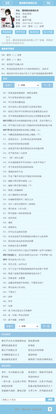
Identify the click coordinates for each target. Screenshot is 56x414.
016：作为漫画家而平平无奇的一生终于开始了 (24, 162)
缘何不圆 (26, 20)
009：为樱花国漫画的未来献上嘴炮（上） (22, 130)
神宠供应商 (7, 386)
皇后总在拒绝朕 (36, 350)
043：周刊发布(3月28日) (14, 287)
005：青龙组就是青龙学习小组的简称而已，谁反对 (25, 69)
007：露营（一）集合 (11, 60)
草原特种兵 (33, 377)
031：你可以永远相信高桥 (15, 232)
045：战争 (7, 297)
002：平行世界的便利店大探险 (17, 97)
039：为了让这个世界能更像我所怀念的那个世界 (25, 269)
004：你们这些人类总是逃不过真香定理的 (22, 107)
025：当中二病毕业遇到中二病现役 (19, 204)
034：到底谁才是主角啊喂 (15, 246)
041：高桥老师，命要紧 (14, 278)
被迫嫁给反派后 (9, 359)
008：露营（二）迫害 (33, 26)
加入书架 (48, 32)
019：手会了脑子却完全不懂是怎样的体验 (22, 176)
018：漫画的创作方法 (13, 172)
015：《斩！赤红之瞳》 (14, 158)
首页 (8, 3)
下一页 (47, 85)
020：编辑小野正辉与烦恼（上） (18, 181)
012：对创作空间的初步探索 (16, 144)
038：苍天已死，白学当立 (15, 264)
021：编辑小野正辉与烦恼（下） (18, 185)
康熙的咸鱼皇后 (9, 345)
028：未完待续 (10, 218)
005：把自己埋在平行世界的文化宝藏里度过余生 (25, 111)
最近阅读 (34, 32)
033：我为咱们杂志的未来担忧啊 (18, 241)
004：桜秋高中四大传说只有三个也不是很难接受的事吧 (27, 73)
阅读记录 (36, 409)
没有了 (8, 85)
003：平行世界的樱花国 (14, 102)
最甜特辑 (32, 355)
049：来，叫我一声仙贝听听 (16, 315)
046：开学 (7, 301)
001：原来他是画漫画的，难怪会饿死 (20, 93)
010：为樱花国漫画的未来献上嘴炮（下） (22, 135)
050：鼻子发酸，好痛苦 (14, 320)
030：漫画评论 (10, 227)
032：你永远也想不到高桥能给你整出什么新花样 (25, 236)
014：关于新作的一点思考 (15, 153)
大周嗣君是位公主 (10, 355)
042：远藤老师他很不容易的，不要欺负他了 (23, 283)
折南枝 (31, 345)
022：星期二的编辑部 (13, 190)
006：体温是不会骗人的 (12, 64)
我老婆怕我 (33, 341)
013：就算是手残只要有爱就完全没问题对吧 (23, 148)
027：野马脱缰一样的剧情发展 (17, 213)
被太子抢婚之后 (9, 350)
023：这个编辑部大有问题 (15, 195)
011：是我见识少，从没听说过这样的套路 (22, 139)
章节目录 (20, 32)
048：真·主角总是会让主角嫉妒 (17, 310)
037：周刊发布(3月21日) (14, 260)
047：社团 (7, 306)
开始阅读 (6, 32)
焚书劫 (4, 377)
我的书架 (25, 409)
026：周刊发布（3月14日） (15, 209)
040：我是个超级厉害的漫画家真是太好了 (22, 273)
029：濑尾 (7, 222)
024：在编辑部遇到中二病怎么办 (18, 199)
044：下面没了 (10, 292)
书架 (48, 3)
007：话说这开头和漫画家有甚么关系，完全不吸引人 (27, 121)
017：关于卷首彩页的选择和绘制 (18, 167)
